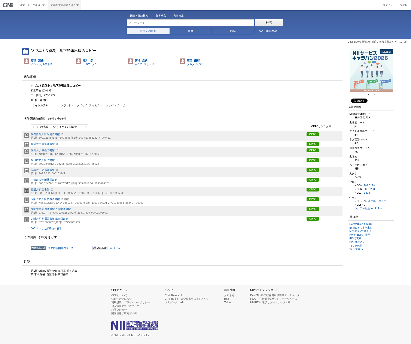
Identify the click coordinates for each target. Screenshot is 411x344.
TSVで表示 (355, 245)
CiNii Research (174, 295)
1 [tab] (370, 95)
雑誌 (233, 31)
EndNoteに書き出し (360, 227)
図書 (190, 31)
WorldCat (115, 248)
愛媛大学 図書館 (40, 189)
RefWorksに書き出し (361, 224)
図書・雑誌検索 (139, 15)
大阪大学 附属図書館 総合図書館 (49, 218)
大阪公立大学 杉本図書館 (45, 199)
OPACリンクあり (321, 126)
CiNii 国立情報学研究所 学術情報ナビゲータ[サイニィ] (8, 5)
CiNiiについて (119, 295)
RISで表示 (355, 238)
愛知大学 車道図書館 (43, 143)
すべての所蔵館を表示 (49, 228)
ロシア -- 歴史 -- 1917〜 (368, 208)
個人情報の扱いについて (125, 306)
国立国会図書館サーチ (61, 248)
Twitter (228, 302)
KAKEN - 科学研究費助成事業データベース (275, 295)
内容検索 (178, 15)
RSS (226, 298)
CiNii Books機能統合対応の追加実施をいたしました (378, 41)
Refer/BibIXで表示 (359, 234)
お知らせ (229, 295)
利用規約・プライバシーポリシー (130, 302)
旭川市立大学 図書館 (43, 160)
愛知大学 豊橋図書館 (43, 150)
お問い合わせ (119, 309)
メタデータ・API (174, 302)
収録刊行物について (122, 298)
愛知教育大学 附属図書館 (45, 134)
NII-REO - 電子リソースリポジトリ (270, 302)
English (402, 5)
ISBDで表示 (356, 249)
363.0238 (369, 189)
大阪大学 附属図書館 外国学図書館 (51, 209)
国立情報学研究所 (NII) (124, 313)
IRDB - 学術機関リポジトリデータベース (273, 298)
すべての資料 (148, 31)
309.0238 (369, 185)
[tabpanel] (371, 70)
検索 (269, 22)
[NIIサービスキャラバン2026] (371, 70)
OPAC (312, 134)
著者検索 (161, 15)
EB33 (367, 192)
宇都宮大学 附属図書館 (44, 179)
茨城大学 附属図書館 (43, 169)
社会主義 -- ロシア (375, 201)
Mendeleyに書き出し (361, 231)
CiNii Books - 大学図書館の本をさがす (187, 298)
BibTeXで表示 (357, 242)
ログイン (388, 5)
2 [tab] (376, 95)
